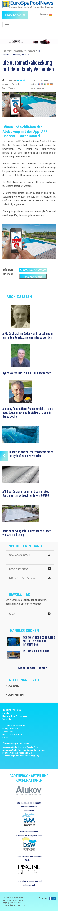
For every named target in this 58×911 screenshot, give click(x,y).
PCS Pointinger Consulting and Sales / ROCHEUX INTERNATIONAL (39, 641)
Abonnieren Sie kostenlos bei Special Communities (23, 750)
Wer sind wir (7, 719)
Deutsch (43, 14)
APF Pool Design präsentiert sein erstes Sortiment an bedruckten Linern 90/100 (25, 493)
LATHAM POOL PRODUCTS (36, 651)
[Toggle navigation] (6, 24)
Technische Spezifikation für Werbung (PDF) (20, 755)
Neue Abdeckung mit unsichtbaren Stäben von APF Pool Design (26, 533)
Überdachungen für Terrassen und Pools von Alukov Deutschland (29, 807)
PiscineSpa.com (9, 737)
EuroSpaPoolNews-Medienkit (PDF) (17, 753)
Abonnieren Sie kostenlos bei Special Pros (20, 747)
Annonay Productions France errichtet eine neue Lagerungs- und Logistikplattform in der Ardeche (27, 412)
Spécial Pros (7, 731)
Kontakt (5, 713)
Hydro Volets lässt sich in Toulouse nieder (26, 373)
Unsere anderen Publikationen (14, 716)
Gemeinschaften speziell (12, 734)
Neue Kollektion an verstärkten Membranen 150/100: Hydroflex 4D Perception (27, 454)
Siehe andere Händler (32, 668)
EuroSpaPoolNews (10, 729)
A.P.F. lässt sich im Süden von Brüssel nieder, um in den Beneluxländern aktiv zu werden (27, 335)
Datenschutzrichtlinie (17, 905)
